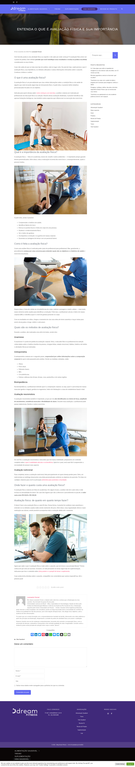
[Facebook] (17, 2)
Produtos (93, 115)
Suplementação (72, 9)
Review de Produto (108, 9)
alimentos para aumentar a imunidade (54, 480)
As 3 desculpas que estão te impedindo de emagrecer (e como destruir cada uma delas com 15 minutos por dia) (104, 70)
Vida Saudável (89, 9)
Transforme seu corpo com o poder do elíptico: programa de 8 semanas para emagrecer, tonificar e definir (104, 82)
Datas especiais (95, 110)
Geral (92, 113)
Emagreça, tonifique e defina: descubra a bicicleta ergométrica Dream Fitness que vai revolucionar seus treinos (104, 89)
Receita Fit (82, 723)
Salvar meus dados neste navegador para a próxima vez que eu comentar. (40, 685)
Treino (57, 9)
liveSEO (81, 744)
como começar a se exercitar (45, 93)
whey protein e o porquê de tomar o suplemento (54, 571)
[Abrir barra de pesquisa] (121, 9)
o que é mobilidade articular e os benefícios (39, 462)
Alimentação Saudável (38, 9)
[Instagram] (13, 2)
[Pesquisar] (115, 55)
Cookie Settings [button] (120, 764)
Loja (82, 733)
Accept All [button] (130, 764)
